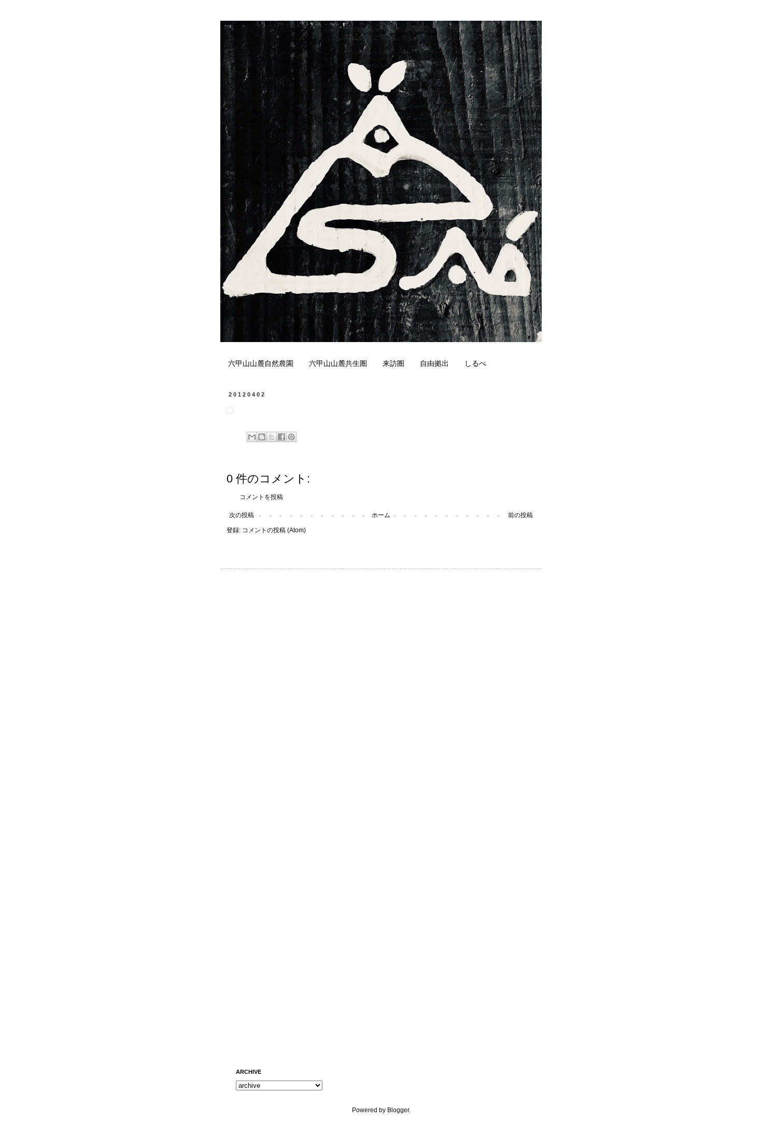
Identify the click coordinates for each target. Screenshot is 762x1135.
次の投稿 (241, 515)
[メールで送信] (252, 437)
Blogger (398, 1110)
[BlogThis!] (262, 437)
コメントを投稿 (261, 497)
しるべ (475, 363)
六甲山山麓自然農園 (260, 363)
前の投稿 (520, 515)
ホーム (381, 515)
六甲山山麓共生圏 (338, 363)
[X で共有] (271, 437)
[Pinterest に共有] (291, 437)
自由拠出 (434, 363)
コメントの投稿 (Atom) (274, 530)
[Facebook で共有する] (281, 437)
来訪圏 (393, 363)
